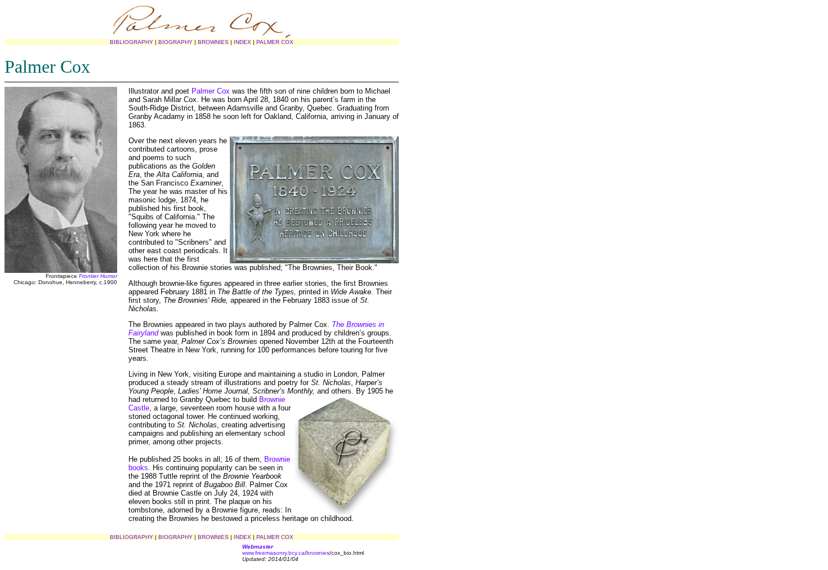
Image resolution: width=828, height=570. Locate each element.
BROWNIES (213, 42)
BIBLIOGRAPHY (131, 42)
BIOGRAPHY (175, 42)
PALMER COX (274, 42)
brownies (318, 553)
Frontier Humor (98, 276)
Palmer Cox (211, 91)
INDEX (242, 42)
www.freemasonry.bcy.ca (273, 553)
